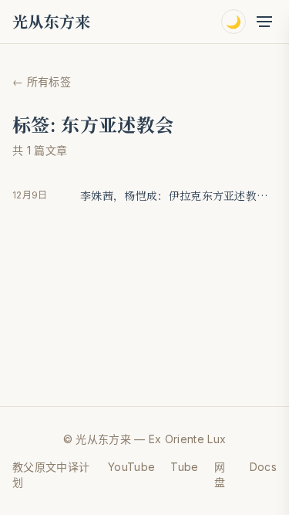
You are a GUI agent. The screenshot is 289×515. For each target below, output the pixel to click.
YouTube (131, 466)
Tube (184, 466)
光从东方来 (51, 21)
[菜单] (264, 21)
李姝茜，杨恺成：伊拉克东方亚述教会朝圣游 (178, 195)
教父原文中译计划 (50, 474)
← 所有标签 (41, 81)
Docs (263, 466)
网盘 (219, 474)
